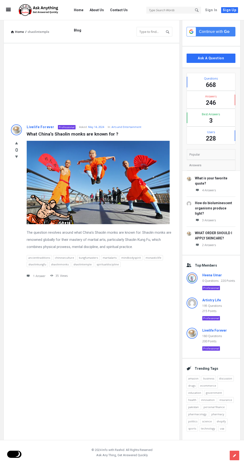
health (192, 400)
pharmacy (217, 414)
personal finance (214, 407)
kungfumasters (88, 257)
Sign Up (229, 10)
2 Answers (209, 245)
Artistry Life (211, 300)
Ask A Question (211, 58)
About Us (97, 10)
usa (222, 428)
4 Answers (209, 190)
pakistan (193, 407)
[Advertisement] (91, 84)
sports (192, 428)
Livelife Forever (40, 127)
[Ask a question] (234, 455)
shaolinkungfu (37, 264)
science (207, 421)
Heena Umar (212, 275)
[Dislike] (16, 156)
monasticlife (153, 257)
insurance (225, 400)
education (194, 392)
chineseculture (64, 257)
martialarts (110, 257)
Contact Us (119, 10)
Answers (195, 165)
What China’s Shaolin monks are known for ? (72, 134)
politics (192, 421)
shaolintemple (82, 264)
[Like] (16, 143)
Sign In (211, 10)
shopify (221, 421)
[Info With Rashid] (41, 10)
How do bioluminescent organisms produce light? (213, 208)
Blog (77, 30)
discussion (225, 378)
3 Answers (209, 220)
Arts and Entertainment (126, 127)
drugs (191, 385)
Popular (194, 154)
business (208, 378)
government (214, 392)
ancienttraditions (39, 257)
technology (208, 428)
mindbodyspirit (131, 257)
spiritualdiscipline (108, 264)
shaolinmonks (60, 264)
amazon (193, 378)
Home (78, 10)
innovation (208, 400)
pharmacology (197, 414)
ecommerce (208, 385)
